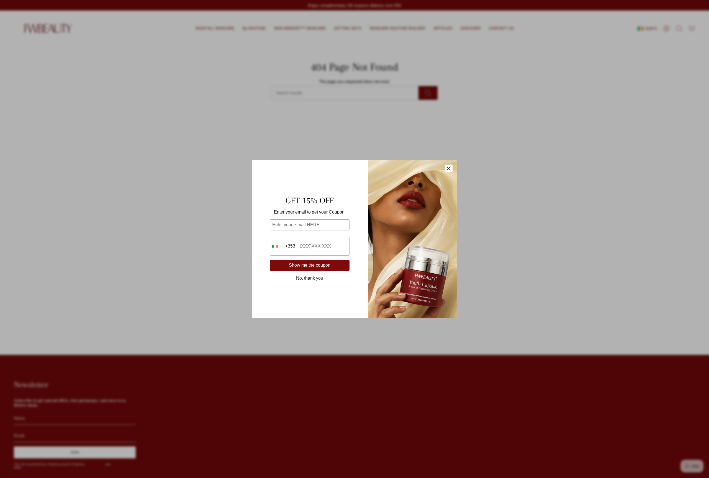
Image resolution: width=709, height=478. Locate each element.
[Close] (449, 168)
